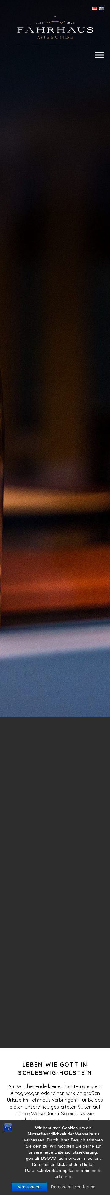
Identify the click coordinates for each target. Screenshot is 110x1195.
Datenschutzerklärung (73, 1187)
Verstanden (29, 1187)
